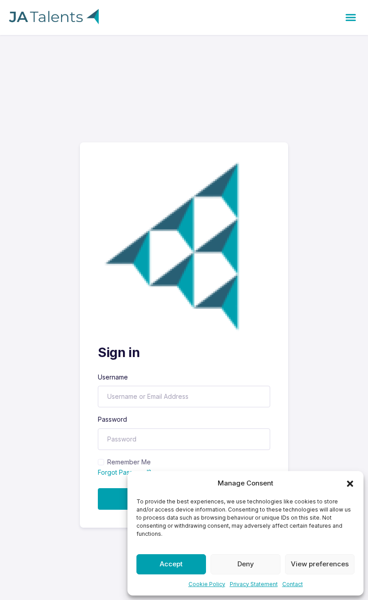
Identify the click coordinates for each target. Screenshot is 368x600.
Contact (292, 584)
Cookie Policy (206, 584)
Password (112, 419)
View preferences (320, 564)
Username (113, 377)
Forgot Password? (124, 472)
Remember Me (129, 462)
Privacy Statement (254, 584)
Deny (245, 564)
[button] (350, 483)
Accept (171, 564)
